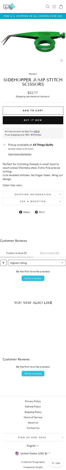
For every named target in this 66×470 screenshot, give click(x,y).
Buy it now (33, 120)
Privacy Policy (33, 401)
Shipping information (33, 194)
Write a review (33, 278)
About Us (33, 422)
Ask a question (33, 201)
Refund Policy (33, 406)
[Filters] (3, 263)
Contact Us (33, 427)
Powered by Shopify (33, 467)
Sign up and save (32, 437)
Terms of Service (33, 417)
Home (32, 73)
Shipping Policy (33, 412)
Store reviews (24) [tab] (49, 253)
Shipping (20, 96)
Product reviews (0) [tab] (16, 253)
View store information (19, 154)
